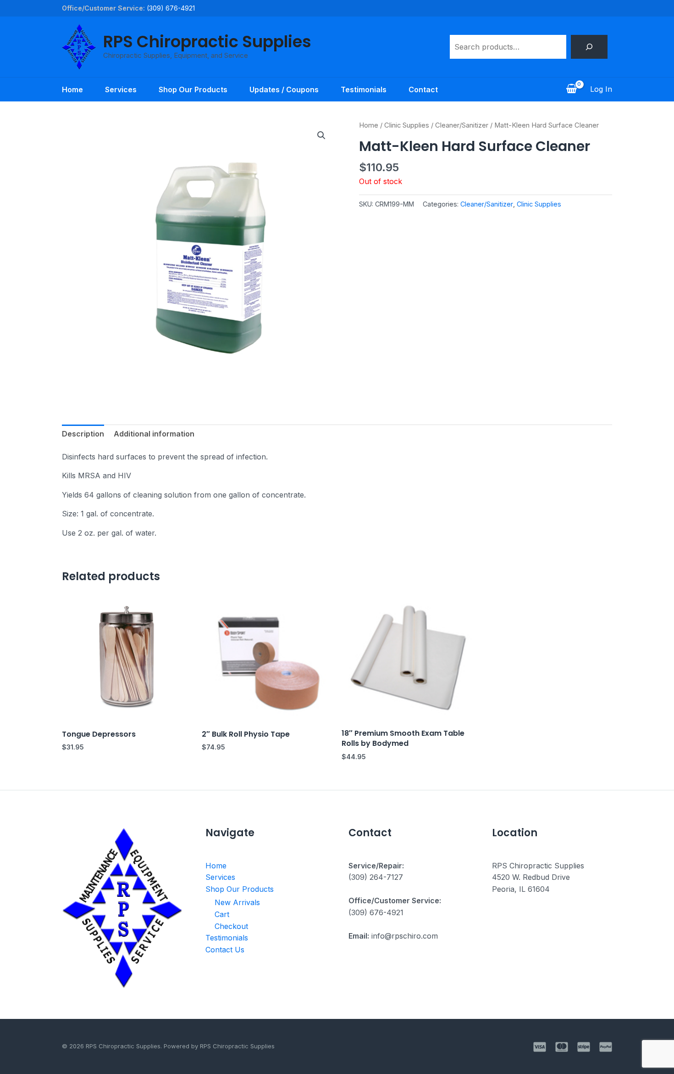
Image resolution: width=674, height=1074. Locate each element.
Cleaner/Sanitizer (461, 125)
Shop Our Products (193, 89)
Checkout (231, 926)
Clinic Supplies (406, 125)
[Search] (589, 47)
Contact (423, 89)
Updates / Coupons (284, 89)
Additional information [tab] (154, 433)
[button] (321, 135)
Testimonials (364, 89)
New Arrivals (237, 902)
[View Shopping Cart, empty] (571, 89)
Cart (222, 914)
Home (72, 89)
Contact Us (224, 949)
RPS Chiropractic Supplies (207, 41)
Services (121, 89)
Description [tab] (83, 433)
